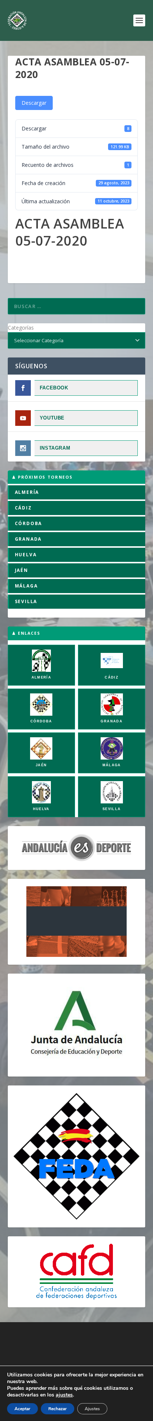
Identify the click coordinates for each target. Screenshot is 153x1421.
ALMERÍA (27, 492)
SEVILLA (26, 601)
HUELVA (26, 554)
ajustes (64, 1395)
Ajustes (92, 1409)
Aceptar (22, 1409)
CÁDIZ (23, 508)
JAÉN (21, 570)
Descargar (34, 102)
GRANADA (28, 539)
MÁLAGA (26, 586)
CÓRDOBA (28, 523)
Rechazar (57, 1409)
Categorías (21, 327)
